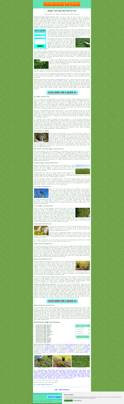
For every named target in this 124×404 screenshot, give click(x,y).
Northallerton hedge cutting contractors (45, 284)
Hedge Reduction (43, 378)
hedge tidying (63, 293)
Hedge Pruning (59, 378)
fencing (44, 352)
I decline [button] (70, 400)
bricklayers (72, 349)
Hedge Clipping (85, 375)
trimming (62, 62)
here (68, 318)
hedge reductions (43, 285)
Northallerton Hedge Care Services (47, 322)
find (38, 307)
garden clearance (69, 345)
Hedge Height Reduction (72, 370)
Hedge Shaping (51, 370)
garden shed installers (51, 349)
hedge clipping (67, 289)
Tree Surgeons (56, 376)
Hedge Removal (62, 371)
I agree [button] (66, 400)
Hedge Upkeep (82, 371)
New (42, 393)
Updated (45, 393)
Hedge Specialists (53, 372)
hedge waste (84, 76)
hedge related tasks (72, 294)
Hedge (35, 79)
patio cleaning (86, 348)
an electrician (61, 352)
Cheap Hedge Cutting (51, 375)
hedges (67, 38)
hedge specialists (85, 83)
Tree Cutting (73, 376)
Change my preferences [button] (78, 400)
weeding (86, 350)
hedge (67, 31)
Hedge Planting (55, 374)
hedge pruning (37, 289)
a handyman (70, 350)
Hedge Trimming (50, 393)
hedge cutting (57, 288)
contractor (50, 42)
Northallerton (60, 79)
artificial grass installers (70, 344)
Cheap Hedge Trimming (64, 372)
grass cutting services (82, 352)
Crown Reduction (82, 376)
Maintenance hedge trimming (81, 155)
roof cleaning (45, 348)
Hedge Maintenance (41, 370)
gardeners (69, 346)
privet (40, 220)
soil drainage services (66, 348)
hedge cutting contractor (62, 29)
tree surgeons (53, 350)
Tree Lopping (65, 376)
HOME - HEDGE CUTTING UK (62, 389)
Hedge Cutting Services (51, 371)
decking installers (50, 346)
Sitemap (35, 393)
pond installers (51, 345)
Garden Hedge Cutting (39, 375)
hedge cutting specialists (68, 316)
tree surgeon (87, 195)
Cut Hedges (70, 375)
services (55, 87)
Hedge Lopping (82, 370)
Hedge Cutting (74, 372)
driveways (85, 346)
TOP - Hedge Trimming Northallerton (43, 384)
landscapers (87, 345)
